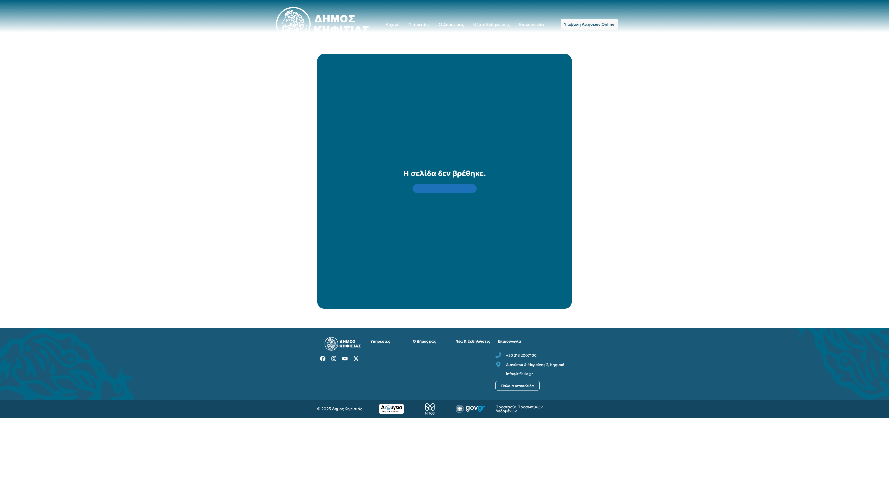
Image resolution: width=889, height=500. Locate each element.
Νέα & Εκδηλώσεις (491, 24)
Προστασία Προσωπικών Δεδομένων (519, 408)
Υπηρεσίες (419, 24)
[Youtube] (345, 358)
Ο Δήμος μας (451, 24)
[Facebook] (322, 358)
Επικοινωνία (531, 24)
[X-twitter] (356, 358)
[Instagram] (333, 358)
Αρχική (393, 24)
